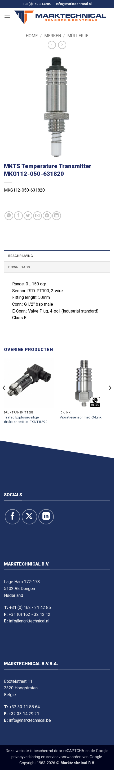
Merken (52, 35)
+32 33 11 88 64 (24, 706)
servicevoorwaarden (63, 757)
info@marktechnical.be (30, 720)
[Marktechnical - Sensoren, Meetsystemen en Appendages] (60, 17)
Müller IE (77, 35)
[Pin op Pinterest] (47, 215)
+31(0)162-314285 (37, 4)
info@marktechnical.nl (73, 4)
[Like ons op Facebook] (12, 516)
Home (32, 35)
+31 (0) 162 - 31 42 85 (30, 607)
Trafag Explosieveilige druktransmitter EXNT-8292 (25, 419)
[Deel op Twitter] (28, 215)
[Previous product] (62, 45)
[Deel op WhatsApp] (9, 215)
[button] (7, 17)
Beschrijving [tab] (20, 256)
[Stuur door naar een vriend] (37, 215)
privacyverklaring (25, 757)
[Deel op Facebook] (18, 215)
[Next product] (52, 45)
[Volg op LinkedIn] (46, 516)
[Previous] (4, 399)
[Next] (110, 399)
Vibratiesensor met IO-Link (81, 417)
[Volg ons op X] (29, 516)
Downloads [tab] (19, 267)
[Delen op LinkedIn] (56, 215)
